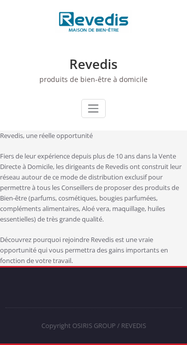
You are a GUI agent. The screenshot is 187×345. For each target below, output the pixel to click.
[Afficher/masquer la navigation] (93, 108)
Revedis (93, 64)
